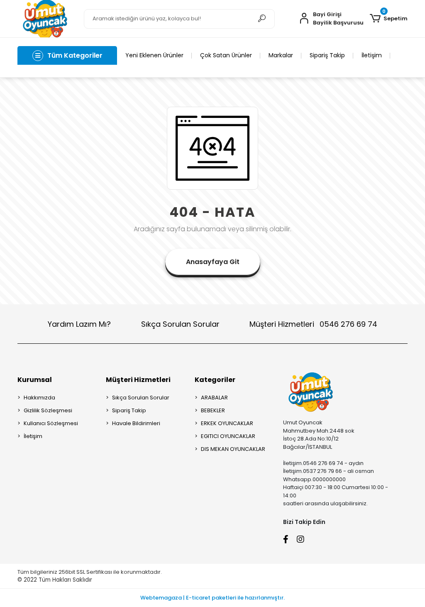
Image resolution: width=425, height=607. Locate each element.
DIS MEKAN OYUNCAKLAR (233, 449)
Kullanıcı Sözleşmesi (51, 423)
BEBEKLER (213, 410)
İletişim (371, 55)
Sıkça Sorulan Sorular (180, 324)
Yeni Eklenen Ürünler (154, 55)
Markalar (281, 55)
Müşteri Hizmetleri (313, 324)
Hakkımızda (39, 397)
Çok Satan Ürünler (226, 55)
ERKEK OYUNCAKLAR (227, 423)
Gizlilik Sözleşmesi (48, 410)
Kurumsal (34, 379)
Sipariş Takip (327, 55)
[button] (389, 19)
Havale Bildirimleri (136, 423)
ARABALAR (214, 397)
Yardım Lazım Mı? (79, 324)
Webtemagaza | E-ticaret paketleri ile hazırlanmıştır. (212, 598)
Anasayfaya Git (212, 262)
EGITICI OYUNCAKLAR (228, 436)
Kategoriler (215, 379)
